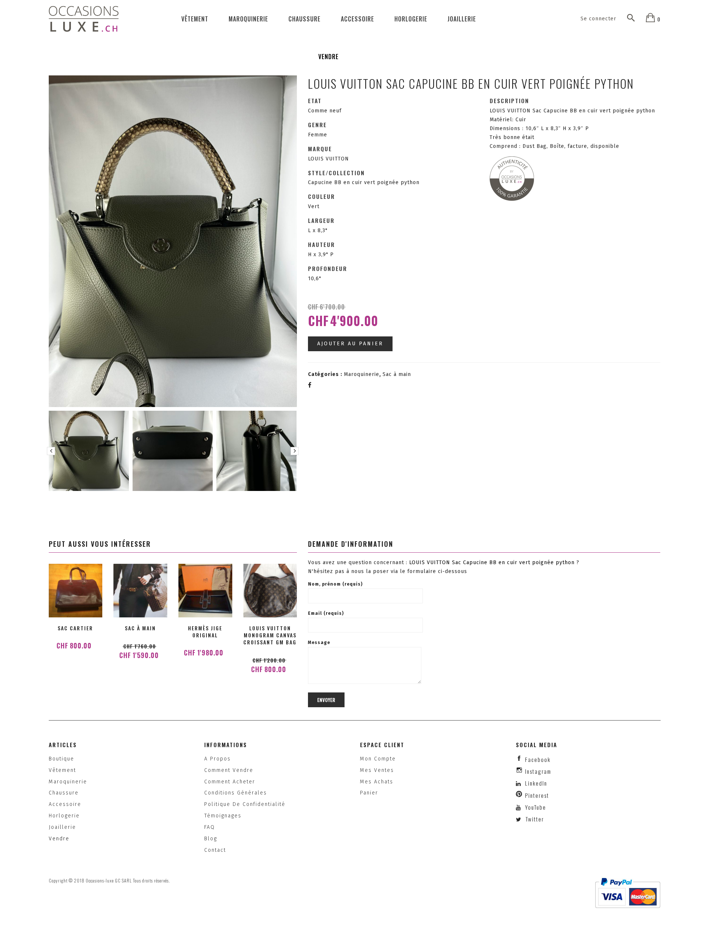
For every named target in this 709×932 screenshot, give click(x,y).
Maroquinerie (248, 18)
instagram (538, 771)
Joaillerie (462, 18)
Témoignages (223, 816)
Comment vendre (228, 770)
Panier (369, 793)
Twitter (534, 819)
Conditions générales (235, 793)
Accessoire (357, 18)
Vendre (328, 56)
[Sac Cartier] (75, 591)
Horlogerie (410, 18)
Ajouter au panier (350, 343)
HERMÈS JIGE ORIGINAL (205, 631)
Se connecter (598, 19)
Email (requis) (326, 613)
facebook (538, 759)
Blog (210, 839)
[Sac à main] (140, 591)
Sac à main (397, 374)
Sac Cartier (75, 628)
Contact (215, 850)
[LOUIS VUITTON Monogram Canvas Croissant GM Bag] (270, 591)
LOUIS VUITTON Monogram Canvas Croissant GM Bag (270, 635)
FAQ (209, 827)
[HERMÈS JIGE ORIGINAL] (205, 591)
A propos (217, 759)
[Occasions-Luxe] (84, 19)
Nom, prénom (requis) (335, 584)
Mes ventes (377, 770)
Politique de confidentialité (244, 804)
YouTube (534, 807)
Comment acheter (229, 782)
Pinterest (537, 795)
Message (319, 642)
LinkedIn (536, 783)
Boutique (61, 759)
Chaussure (304, 18)
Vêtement (194, 18)
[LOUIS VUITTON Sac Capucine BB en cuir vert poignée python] (89, 451)
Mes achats (376, 782)
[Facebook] (310, 385)
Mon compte (378, 759)
